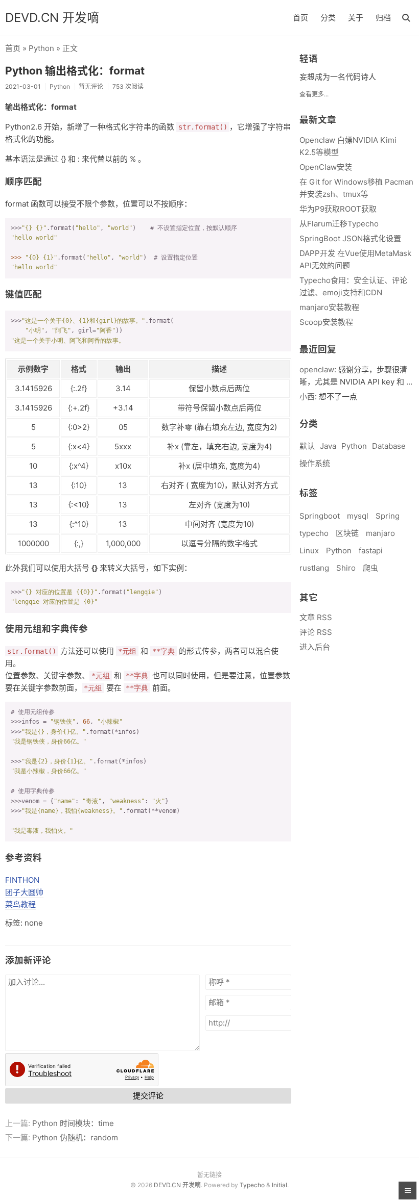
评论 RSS (315, 632)
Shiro (346, 568)
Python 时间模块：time (73, 1123)
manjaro (380, 533)
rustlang (314, 568)
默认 (307, 446)
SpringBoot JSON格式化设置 (350, 238)
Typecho (252, 1185)
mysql (357, 516)
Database (389, 446)
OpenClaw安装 (325, 167)
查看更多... (314, 94)
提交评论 (148, 1096)
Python (41, 48)
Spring (388, 516)
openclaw (316, 369)
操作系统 (314, 463)
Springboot (319, 516)
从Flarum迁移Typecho (339, 223)
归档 (383, 17)
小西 (307, 396)
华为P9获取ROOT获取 (338, 209)
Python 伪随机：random (75, 1137)
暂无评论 (91, 86)
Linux (309, 550)
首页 (300, 17)
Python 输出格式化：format (75, 70)
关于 (355, 17)
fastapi (371, 550)
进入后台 (314, 647)
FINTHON (22, 880)
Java (328, 446)
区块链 (347, 533)
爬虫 (370, 568)
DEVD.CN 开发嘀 (52, 17)
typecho (314, 533)
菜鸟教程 (20, 904)
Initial (279, 1185)
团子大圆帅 (24, 892)
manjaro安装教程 (329, 307)
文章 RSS (315, 617)
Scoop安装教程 (326, 322)
